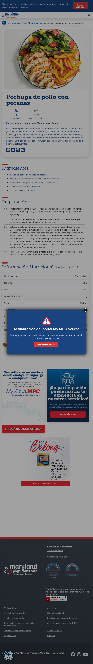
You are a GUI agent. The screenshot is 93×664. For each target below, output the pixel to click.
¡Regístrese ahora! (46, 344)
